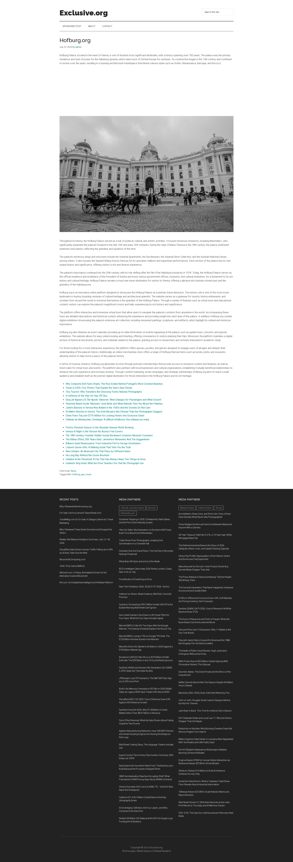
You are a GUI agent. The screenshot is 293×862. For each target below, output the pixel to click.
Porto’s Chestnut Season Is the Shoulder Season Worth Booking (100, 427)
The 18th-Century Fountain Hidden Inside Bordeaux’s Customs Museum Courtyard (109, 435)
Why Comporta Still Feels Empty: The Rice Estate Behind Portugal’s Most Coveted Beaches (114, 383)
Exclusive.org (84, 13)
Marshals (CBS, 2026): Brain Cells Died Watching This (204, 693)
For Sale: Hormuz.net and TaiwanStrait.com (80, 513)
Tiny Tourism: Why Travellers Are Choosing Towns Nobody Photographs (104, 391)
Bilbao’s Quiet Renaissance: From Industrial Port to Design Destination (103, 443)
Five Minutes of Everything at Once (135, 579)
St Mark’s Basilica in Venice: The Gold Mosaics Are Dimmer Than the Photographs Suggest (114, 411)
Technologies (129, 851)
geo (83, 474)
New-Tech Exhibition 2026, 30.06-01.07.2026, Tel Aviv (144, 586)
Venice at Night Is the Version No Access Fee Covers (94, 431)
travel (88, 474)
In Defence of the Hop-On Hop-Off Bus (86, 395)
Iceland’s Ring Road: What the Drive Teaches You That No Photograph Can (105, 463)
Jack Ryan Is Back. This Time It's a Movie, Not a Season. (205, 711)
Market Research (163, 851)
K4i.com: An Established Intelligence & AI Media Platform (86, 582)
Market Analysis (144, 851)
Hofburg (76, 474)
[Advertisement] (146, 90)
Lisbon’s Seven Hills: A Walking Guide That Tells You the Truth (98, 447)
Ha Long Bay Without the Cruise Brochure (87, 455)
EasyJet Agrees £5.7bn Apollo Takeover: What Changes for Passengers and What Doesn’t (113, 399)
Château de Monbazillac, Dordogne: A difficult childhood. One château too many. (108, 419)
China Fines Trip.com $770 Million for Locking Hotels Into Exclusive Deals (105, 415)
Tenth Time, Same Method (72, 566)
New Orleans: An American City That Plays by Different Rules (98, 451)
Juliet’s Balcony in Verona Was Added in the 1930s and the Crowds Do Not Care (108, 407)
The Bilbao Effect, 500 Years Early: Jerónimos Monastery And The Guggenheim (107, 439)
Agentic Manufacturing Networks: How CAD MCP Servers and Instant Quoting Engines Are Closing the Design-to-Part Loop (146, 734)
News (73, 471)
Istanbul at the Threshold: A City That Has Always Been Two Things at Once (106, 459)
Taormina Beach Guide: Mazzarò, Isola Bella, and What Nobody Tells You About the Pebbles (114, 403)
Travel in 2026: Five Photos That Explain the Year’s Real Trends (99, 387)
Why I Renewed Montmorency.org (76, 506)
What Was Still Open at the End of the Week (139, 561)
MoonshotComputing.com (72, 559)
